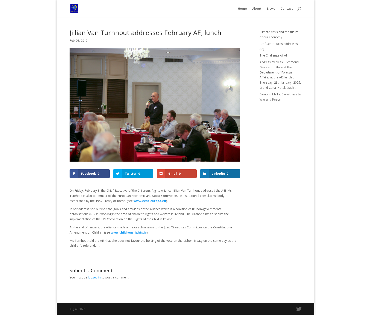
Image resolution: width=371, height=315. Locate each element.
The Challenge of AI (273, 55)
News (271, 9)
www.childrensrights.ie (129, 232)
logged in (94, 277)
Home (242, 9)
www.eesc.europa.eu (150, 201)
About (257, 9)
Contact (287, 9)
